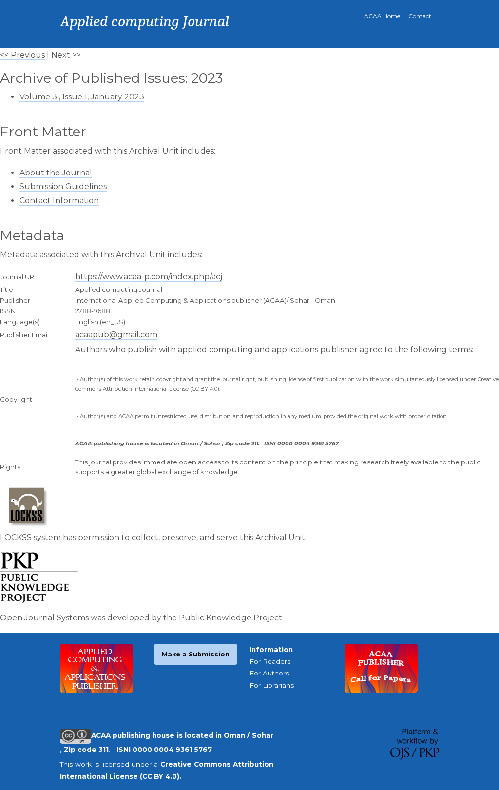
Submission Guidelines (63, 186)
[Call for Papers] (381, 667)
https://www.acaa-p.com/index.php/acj (148, 276)
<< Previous (22, 54)
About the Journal (55, 172)
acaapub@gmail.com (116, 334)
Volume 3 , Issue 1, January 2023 (81, 96)
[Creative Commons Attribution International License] (75, 735)
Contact (419, 15)
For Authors (269, 673)
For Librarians (272, 685)
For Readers (270, 661)
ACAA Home (382, 15)
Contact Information (59, 200)
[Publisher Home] (96, 667)
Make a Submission (196, 654)
